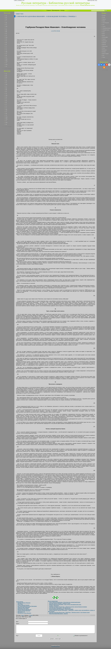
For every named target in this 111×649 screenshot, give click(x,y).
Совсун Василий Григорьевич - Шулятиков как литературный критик (64, 602)
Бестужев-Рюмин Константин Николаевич (27, 606)
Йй (6, 31)
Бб (6, 17)
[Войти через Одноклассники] (104, 67)
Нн (6, 39)
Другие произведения (53, 601)
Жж (6, 26)
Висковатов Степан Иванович (24, 613)
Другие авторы (19, 601)
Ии (6, 30)
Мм (6, 37)
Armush (31, 615)
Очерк (103, 57)
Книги (22, 13)
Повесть (104, 19)
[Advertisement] (8, 150)
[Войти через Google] (109, 65)
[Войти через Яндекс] (106, 65)
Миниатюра (104, 46)
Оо (6, 40)
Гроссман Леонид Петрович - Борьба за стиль (59, 603)
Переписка (104, 40)
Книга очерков (105, 53)
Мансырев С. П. (21, 611)
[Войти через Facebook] (104, 65)
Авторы (62, 10)
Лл (6, 35)
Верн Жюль (20, 603)
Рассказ (103, 15)
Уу (6, 49)
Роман (103, 20)
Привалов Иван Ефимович (24, 607)
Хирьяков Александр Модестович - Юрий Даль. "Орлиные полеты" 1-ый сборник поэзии (69, 612)
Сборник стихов (105, 30)
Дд (6, 22)
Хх (6, 53)
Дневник (104, 42)
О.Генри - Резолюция (54, 605)
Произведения (55, 10)
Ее (6, 24)
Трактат (104, 39)
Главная (49, 10)
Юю (6, 64)
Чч (6, 57)
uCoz (59, 646)
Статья (103, 26)
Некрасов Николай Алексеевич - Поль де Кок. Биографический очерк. (65, 604)
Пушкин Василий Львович (23, 605)
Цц (6, 55)
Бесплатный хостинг (54, 646)
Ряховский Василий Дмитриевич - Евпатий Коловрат (61, 609)
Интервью (104, 49)
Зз (6, 28)
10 (59, 30)
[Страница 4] (54, 598)
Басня (103, 35)
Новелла (104, 44)
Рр (6, 44)
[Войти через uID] (99, 65)
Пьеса (103, 33)
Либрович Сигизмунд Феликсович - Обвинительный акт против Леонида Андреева (68, 606)
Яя (6, 66)
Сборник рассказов (106, 28)
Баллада (104, 51)
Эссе (103, 24)
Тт (6, 48)
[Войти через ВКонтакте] (101, 65)
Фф (6, 51)
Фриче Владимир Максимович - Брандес (58, 613)
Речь (103, 55)
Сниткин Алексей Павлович (24, 610)
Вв (6, 19)
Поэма (103, 17)
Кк (6, 33)
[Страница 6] (57, 598)
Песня (103, 48)
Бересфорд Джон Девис (23, 608)
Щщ (6, 60)
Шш (6, 59)
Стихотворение (105, 22)
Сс (6, 46)
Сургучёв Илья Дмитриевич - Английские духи (60, 608)
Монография (105, 37)
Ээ (6, 62)
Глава (103, 31)
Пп (6, 42)
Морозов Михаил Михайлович (24, 609)
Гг (6, 20)
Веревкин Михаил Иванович (24, 602)
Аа (6, 15)
